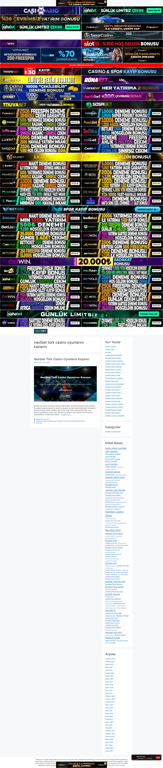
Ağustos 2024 (110, 696)
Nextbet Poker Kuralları (113, 358)
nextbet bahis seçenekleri (121, 474)
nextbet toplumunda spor (110, 607)
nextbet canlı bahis (112, 495)
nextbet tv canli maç (63, 421)
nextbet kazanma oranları (110, 565)
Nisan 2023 (109, 742)
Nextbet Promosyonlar (42, 419)
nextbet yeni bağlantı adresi (111, 630)
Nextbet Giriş (109, 349)
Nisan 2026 (109, 664)
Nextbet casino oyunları (114, 507)
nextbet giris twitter (112, 527)
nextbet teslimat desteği (110, 605)
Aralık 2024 (109, 684)
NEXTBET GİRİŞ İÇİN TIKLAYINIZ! (81, 65)
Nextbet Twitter (122, 616)
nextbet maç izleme (122, 572)
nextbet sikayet (112, 594)
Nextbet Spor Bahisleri (113, 599)
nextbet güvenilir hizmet (110, 552)
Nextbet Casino (110, 502)
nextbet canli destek (115, 490)
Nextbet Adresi (110, 346)
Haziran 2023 (110, 736)
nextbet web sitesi (111, 618)
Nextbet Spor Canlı (111, 381)
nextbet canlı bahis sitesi (112, 500)
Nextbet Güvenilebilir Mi (112, 550)
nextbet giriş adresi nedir (110, 538)
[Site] (40, 113)
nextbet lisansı (125, 570)
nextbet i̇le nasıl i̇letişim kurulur (112, 558)
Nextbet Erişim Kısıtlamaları (114, 384)
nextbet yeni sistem (109, 635)
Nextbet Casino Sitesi (114, 513)
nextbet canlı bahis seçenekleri (114, 498)
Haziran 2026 (110, 661)
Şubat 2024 (109, 713)
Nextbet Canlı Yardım (112, 390)
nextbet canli (110, 487)
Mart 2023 (108, 745)
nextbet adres (120, 467)
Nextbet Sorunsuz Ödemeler (115, 416)
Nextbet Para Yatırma (113, 584)
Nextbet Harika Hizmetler (114, 398)
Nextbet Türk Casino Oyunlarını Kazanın (61, 359)
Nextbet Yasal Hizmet (112, 395)
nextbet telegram (119, 603)
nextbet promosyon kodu (114, 591)
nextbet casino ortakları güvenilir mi (113, 504)
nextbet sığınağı (108, 603)
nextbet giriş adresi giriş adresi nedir (113, 536)
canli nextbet (111, 451)
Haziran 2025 (109, 673)
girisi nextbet (110, 457)
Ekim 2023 (108, 725)
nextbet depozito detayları (111, 523)
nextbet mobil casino (112, 576)
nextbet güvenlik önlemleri (113, 554)
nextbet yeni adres (111, 625)
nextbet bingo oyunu (111, 482)
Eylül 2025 (108, 670)
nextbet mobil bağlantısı (123, 574)
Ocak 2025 (109, 682)
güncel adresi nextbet (112, 459)
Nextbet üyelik (112, 637)
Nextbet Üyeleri (120, 635)
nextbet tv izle (110, 616)
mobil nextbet (110, 467)
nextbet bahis (110, 475)
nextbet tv (110, 610)
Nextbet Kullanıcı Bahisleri (114, 361)
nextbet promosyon (111, 589)
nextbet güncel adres (121, 545)
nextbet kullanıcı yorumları (113, 570)
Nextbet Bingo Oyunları (113, 369)
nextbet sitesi (109, 597)
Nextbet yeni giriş (113, 632)
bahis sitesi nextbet (115, 448)
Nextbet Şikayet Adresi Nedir (115, 364)
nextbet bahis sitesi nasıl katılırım (112, 480)
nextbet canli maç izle (114, 493)
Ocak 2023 (109, 751)
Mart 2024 (108, 710)
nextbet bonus (111, 484)
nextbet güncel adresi (114, 548)
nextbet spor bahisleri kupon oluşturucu (113, 601)
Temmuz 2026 (110, 658)
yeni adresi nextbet (122, 640)
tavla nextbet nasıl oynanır (77, 421)
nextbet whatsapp (112, 621)
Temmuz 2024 (110, 699)
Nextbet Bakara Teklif (112, 375)
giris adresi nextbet (113, 454)
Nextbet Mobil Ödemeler (113, 367)
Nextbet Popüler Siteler (113, 392)
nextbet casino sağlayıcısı (113, 509)
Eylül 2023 (108, 728)
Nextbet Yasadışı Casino (112, 623)
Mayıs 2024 (109, 705)
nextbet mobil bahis (111, 574)
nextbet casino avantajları (120, 502)
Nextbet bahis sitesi (115, 477)
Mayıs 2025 (109, 676)
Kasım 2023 (109, 722)
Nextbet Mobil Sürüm (112, 413)
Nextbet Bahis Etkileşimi (113, 355)
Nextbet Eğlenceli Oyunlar (114, 407)
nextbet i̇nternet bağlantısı (111, 560)
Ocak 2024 (109, 716)
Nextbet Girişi (111, 540)
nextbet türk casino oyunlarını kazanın (46, 421)
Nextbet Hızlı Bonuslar (112, 401)
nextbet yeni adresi (113, 627)
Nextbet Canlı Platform (113, 372)
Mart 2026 (108, 667)
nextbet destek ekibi (122, 523)
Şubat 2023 (109, 748)
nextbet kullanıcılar (109, 568)
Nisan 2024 (109, 707)
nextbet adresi (112, 472)
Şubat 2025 (109, 679)
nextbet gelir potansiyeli (110, 525)
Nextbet (108, 352)
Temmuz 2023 (110, 733)
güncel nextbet (111, 461)
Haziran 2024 (110, 702)
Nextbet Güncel (110, 545)
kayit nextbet (111, 464)
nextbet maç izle (110, 572)
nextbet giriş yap (111, 543)
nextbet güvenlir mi (111, 556)
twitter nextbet (110, 640)
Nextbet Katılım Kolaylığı (113, 410)
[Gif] (81, 157)
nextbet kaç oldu (123, 566)
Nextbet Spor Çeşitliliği (113, 387)
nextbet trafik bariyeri (121, 607)
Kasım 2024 (109, 687)
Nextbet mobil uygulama (112, 579)
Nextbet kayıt (111, 563)
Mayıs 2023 (109, 739)
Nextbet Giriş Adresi (114, 533)
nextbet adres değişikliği (110, 469)
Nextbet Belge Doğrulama (114, 378)
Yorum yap (39, 422)
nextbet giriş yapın (122, 543)
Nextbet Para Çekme (114, 587)
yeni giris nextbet (110, 643)
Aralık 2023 (109, 719)
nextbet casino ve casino (110, 518)
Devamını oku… (66, 414)
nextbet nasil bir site (115, 581)
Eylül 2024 (108, 693)
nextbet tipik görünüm (121, 605)
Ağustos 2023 (110, 730)
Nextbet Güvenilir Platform (114, 404)
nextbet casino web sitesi (113, 521)
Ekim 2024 (108, 690)
